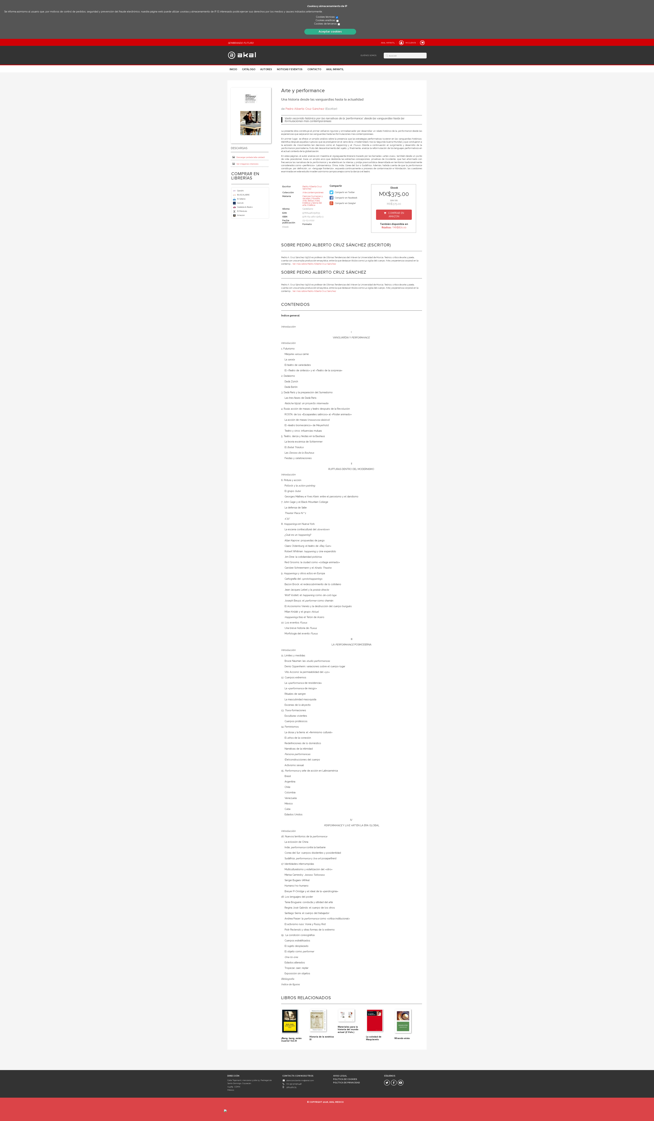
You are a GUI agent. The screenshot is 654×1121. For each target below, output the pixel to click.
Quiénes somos (368, 55)
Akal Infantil (335, 69)
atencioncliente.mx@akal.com (300, 1080)
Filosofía (316, 198)
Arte (304, 200)
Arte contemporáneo (312, 192)
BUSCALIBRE (243, 195)
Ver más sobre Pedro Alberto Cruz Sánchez (314, 264)
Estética (311, 205)
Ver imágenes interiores (247, 164)
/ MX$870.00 (394, 227)
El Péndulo (242, 211)
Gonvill (240, 203)
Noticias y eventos (289, 69)
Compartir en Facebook (345, 197)
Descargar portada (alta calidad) (250, 157)
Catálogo (248, 69)
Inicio (233, 69)
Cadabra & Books (245, 207)
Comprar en (396, 215)
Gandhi (240, 190)
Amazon (241, 215)
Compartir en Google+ (345, 203)
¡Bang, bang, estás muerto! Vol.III (291, 1039)
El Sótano (241, 199)
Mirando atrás (402, 1038)
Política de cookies (345, 1079)
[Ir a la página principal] (242, 55)
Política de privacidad (346, 1082)
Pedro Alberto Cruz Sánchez (304, 108)
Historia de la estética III (321, 1038)
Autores (266, 69)
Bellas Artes (314, 200)
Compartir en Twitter (344, 192)
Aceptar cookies (330, 31)
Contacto (314, 69)
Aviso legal (340, 1076)
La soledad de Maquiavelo (373, 1038)
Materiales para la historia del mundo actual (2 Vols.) (348, 1029)
